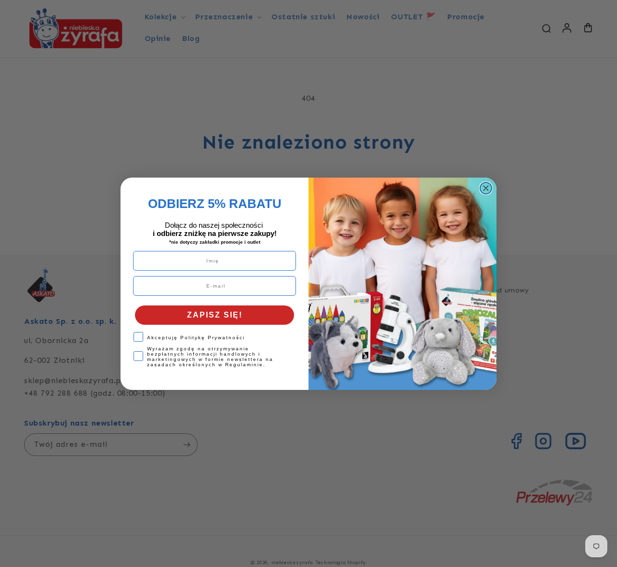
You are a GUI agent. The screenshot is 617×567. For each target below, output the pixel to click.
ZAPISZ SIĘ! (214, 315)
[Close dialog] (486, 188)
